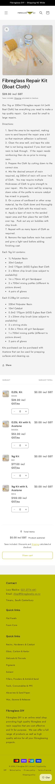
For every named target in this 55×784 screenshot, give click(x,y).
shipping (35, 544)
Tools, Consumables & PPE (19, 685)
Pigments (10, 665)
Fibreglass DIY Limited (25, 766)
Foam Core (11, 625)
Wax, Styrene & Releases (18, 699)
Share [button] (8, 365)
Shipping (17, 98)
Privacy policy (29, 770)
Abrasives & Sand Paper (18, 692)
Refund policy (15, 770)
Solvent (9, 671)
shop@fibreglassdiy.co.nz (26, 594)
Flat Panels (11, 618)
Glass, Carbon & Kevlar (17, 651)
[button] (6, 12)
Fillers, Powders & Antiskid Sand (22, 678)
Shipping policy (29, 774)
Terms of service (44, 770)
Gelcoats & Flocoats (16, 658)
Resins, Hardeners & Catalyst (20, 644)
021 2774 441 (28, 589)
